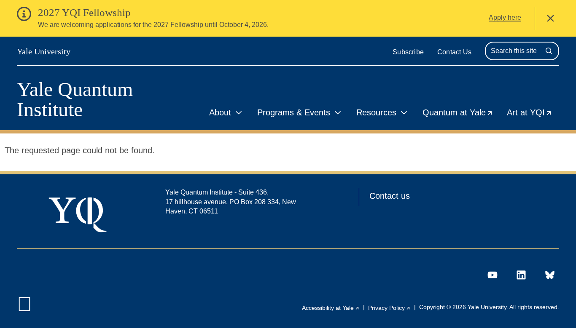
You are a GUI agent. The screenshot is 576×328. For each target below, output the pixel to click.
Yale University (43, 51)
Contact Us (454, 52)
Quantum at (461, 114)
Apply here (505, 17)
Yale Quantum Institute (75, 99)
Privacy (389, 307)
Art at (533, 114)
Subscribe (408, 52)
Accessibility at (331, 307)
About (220, 112)
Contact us (389, 195)
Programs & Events (293, 112)
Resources (376, 112)
